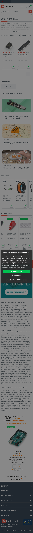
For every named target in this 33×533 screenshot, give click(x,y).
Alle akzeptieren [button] (16, 271)
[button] (16, 280)
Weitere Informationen (19, 267)
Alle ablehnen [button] (16, 275)
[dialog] (16, 266)
